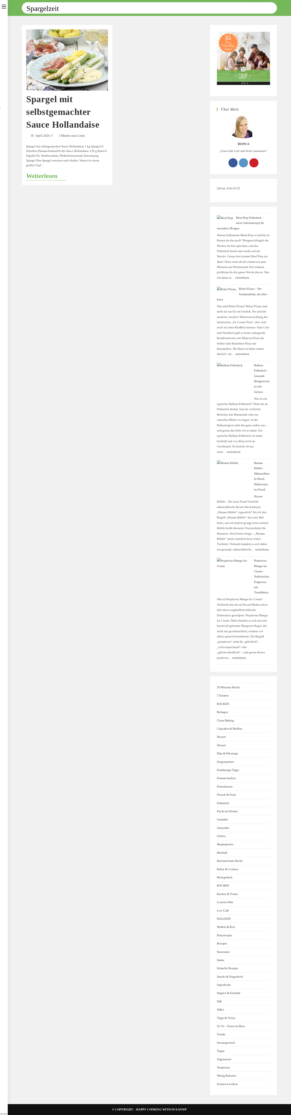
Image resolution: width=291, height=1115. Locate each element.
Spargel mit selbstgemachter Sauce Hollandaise (62, 112)
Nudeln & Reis (226, 927)
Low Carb (223, 910)
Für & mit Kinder (227, 811)
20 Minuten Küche (228, 687)
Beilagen (222, 712)
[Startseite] (246, 6)
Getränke (222, 819)
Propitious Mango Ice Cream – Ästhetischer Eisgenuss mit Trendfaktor (261, 576)
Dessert (221, 736)
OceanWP (179, 1109)
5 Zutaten (223, 695)
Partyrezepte (224, 935)
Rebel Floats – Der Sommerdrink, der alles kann (242, 294)
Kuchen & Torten (227, 894)
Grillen (221, 836)
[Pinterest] (253, 162)
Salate (220, 960)
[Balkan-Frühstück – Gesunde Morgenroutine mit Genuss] (234, 380)
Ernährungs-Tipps (228, 770)
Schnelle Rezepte (227, 968)
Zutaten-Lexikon (227, 1084)
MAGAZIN (224, 918)
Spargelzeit (270, 6)
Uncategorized (226, 1042)
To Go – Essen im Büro (231, 1026)
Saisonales (223, 952)
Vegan (221, 1051)
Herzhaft (222, 852)
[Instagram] (243, 162)
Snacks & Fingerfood (230, 976)
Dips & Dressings (227, 753)
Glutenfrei (223, 828)
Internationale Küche (230, 860)
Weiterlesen (46, 175)
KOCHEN (223, 885)
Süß (219, 1001)
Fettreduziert (225, 786)
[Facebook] (233, 162)
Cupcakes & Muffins (229, 728)
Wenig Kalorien (226, 1075)
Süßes (220, 1009)
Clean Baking (225, 720)
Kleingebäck (225, 877)
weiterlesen (242, 277)
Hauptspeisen (225, 844)
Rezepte (222, 943)
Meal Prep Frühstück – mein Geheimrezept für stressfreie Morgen (240, 223)
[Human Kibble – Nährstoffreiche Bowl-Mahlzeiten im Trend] (234, 477)
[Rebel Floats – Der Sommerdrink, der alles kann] (226, 289)
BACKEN (223, 704)
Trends (221, 1034)
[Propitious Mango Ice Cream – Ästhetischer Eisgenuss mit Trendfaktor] (234, 575)
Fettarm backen (226, 778)
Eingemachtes (225, 761)
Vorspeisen (223, 1067)
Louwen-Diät (225, 902)
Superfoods (224, 984)
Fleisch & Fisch (226, 794)
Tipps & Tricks (226, 1018)
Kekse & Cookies (227, 869)
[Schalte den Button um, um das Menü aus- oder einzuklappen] (4, 6)
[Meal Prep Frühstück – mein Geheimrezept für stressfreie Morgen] (225, 218)
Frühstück (223, 803)
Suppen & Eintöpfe (229, 993)
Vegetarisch (224, 1059)
